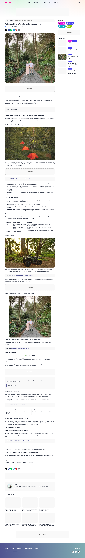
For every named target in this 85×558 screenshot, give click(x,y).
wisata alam (30, 462)
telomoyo (24, 462)
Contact (56, 2)
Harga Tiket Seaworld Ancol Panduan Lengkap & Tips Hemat (46, 525)
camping (7, 462)
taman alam (19, 462)
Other (43, 2)
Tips (70, 26)
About (50, 2)
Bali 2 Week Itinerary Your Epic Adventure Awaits (21, 404)
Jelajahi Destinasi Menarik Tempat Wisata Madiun (73, 65)
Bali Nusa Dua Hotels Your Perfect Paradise (20, 348)
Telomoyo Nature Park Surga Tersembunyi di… (73, 57)
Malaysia (62, 26)
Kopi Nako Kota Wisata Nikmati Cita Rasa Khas (73, 43)
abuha (15, 484)
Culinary (62, 23)
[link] (6, 30)
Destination (35, 2)
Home (28, 2)
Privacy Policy (28, 548)
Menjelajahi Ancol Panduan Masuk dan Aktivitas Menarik (23, 440)
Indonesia (71, 23)
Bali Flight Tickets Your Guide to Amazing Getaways (22, 275)
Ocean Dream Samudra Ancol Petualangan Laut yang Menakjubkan (73, 72)
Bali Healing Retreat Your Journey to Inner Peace (21, 178)
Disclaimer (19, 548)
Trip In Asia (15, 551)
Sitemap (37, 548)
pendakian (13, 462)
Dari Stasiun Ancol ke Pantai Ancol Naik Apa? (73, 50)
